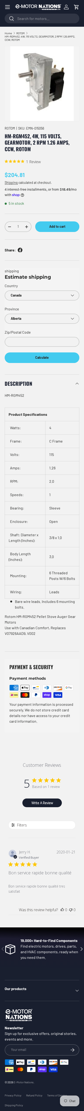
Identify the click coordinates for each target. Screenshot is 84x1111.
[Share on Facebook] (20, 250)
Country (11, 285)
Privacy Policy (13, 1095)
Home (8, 33)
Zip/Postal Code (18, 332)
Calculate (42, 357)
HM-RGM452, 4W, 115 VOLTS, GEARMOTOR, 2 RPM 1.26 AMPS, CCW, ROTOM (40, 38)
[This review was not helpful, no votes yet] (70, 909)
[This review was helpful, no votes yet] (62, 909)
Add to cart (57, 226)
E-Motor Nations (24, 1082)
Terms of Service (57, 1095)
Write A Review (42, 803)
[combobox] (42, 18)
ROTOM (20, 33)
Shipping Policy (14, 1105)
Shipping (11, 183)
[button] (76, 7)
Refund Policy (34, 1095)
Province (12, 309)
